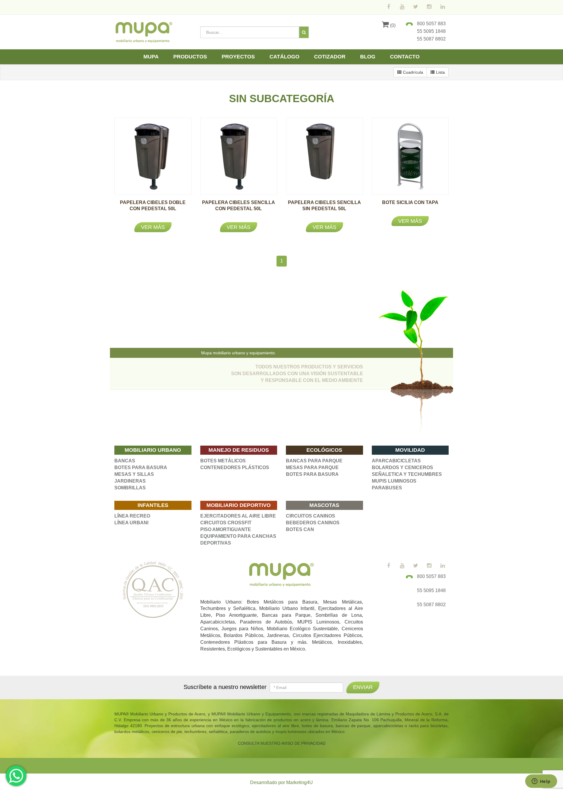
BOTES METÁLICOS (223, 460)
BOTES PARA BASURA (140, 467)
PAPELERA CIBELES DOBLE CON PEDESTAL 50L (153, 208)
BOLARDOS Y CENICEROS (402, 467)
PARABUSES (387, 487)
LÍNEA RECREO (132, 515)
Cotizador (329, 57)
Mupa (151, 57)
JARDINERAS (130, 480)
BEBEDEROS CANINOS (313, 522)
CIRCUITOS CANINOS (310, 515)
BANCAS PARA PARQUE (314, 460)
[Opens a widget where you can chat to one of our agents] (541, 781)
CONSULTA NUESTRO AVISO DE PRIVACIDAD (281, 743)
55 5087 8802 (431, 38)
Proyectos (238, 57)
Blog (367, 57)
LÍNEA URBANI (131, 522)
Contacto (405, 57)
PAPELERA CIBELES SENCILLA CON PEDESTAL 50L (238, 208)
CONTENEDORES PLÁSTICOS (234, 467)
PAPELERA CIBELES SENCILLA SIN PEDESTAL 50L (324, 208)
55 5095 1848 (431, 31)
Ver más (153, 227)
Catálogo (284, 57)
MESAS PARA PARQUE (312, 467)
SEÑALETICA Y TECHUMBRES (407, 474)
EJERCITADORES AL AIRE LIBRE (238, 515)
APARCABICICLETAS (396, 460)
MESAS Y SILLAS (134, 474)
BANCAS (124, 460)
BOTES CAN (300, 529)
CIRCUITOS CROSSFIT (226, 522)
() (392, 25)
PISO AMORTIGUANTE (225, 529)
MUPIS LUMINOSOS (394, 480)
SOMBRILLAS (130, 487)
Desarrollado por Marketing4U (281, 782)
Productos (190, 57)
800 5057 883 (431, 23)
